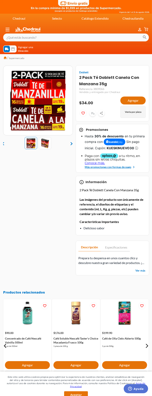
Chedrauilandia (133, 18)
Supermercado (16, 58)
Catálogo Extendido (95, 18)
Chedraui (19, 18)
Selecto (57, 18)
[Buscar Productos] (144, 37)
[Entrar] (137, 30)
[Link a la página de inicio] (5, 58)
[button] (7, 29)
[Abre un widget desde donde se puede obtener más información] (136, 389)
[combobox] (76, 37)
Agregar (133, 100)
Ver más (140, 270)
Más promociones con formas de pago (108, 167)
